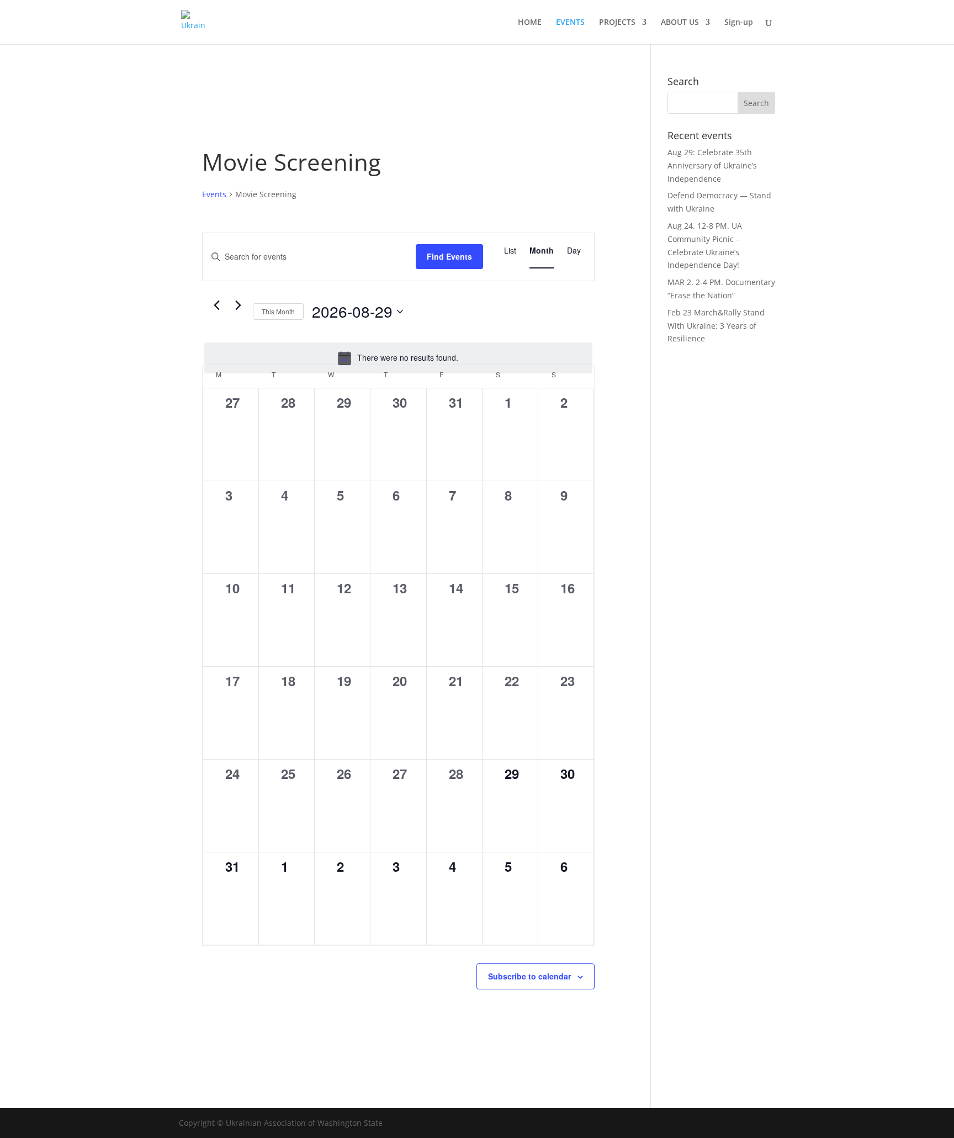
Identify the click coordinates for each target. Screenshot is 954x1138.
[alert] (398, 358)
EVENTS (570, 22)
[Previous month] (216, 305)
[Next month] (238, 305)
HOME (530, 22)
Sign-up (738, 22)
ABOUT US (680, 22)
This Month (278, 311)
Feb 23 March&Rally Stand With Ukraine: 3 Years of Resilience (716, 325)
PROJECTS (617, 22)
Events (214, 194)
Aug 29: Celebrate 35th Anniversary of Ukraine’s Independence (712, 165)
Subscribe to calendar (529, 976)
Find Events (449, 256)
